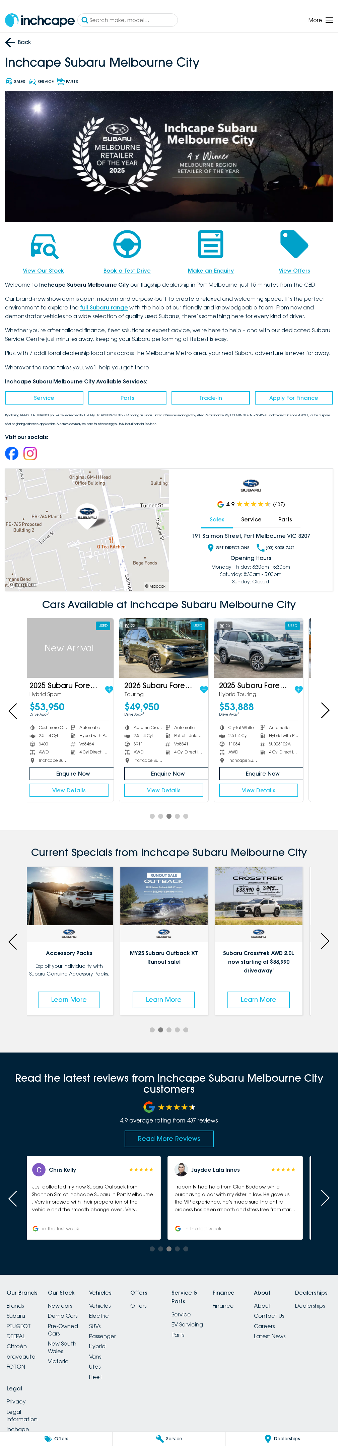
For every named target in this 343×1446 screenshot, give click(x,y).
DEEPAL (16, 1336)
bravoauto (21, 1356)
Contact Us (269, 1315)
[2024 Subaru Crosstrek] (263, 647)
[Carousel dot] (152, 816)
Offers (138, 1305)
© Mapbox (155, 586)
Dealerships (310, 1305)
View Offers (294, 270)
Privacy (16, 1401)
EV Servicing (187, 1324)
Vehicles (100, 1305)
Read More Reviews (169, 1139)
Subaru (16, 1315)
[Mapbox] (23, 585)
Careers (264, 1326)
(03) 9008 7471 (280, 547)
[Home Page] (40, 20)
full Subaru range (104, 307)
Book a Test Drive (127, 270)
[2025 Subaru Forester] (168, 647)
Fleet (95, 1377)
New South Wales (62, 1347)
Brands (15, 1305)
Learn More (74, 1000)
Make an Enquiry (211, 270)
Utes (94, 1366)
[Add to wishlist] (114, 689)
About (262, 1305)
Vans (95, 1356)
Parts (127, 397)
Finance (223, 1305)
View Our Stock (43, 270)
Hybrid (97, 1346)
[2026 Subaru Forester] (74, 647)
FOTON (16, 1366)
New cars (60, 1305)
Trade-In (210, 397)
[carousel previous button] (13, 710)
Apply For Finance (293, 397)
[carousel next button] (324, 710)
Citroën (17, 1346)
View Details (74, 789)
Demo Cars (62, 1315)
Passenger (102, 1336)
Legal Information (22, 1415)
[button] (98, 1198)
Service (44, 397)
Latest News (269, 1336)
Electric (99, 1315)
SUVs (94, 1326)
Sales (217, 519)
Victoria (58, 1361)
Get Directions (233, 547)
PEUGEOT (19, 1326)
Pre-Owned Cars (63, 1330)
